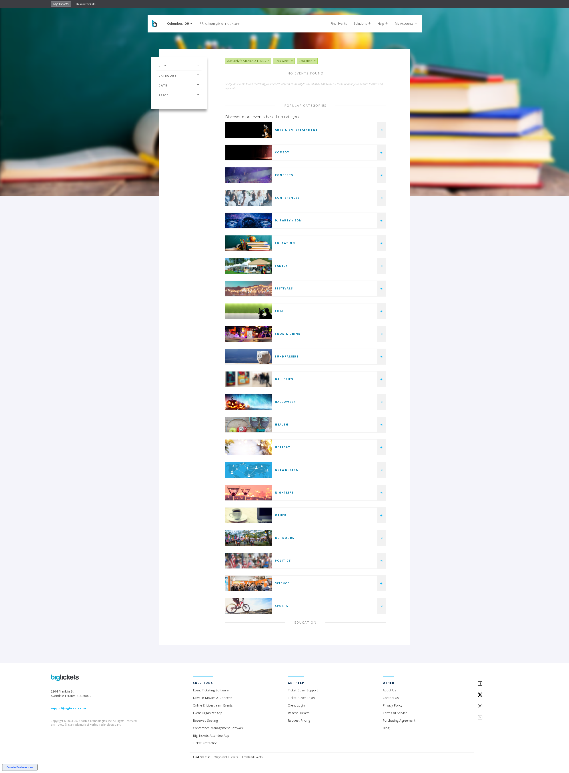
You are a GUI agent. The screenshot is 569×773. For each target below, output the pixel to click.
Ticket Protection (205, 743)
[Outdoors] (248, 538)
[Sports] (248, 606)
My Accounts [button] (404, 23)
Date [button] (162, 85)
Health (281, 424)
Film (279, 311)
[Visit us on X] (497, 695)
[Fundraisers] (248, 356)
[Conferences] (248, 198)
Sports (281, 606)
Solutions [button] (361, 23)
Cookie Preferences (19, 767)
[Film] (248, 311)
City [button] (162, 66)
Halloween (285, 402)
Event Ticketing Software (211, 690)
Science (282, 583)
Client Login (296, 705)
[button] (179, 23)
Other (281, 515)
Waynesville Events (226, 757)
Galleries (284, 379)
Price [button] (163, 95)
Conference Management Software (218, 728)
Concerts (284, 175)
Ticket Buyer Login (301, 698)
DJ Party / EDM (288, 220)
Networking (287, 470)
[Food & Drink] (248, 334)
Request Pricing (299, 720)
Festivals (284, 288)
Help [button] (381, 23)
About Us (389, 690)
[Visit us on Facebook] (497, 684)
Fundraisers (287, 356)
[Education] (248, 243)
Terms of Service (395, 713)
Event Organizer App (207, 713)
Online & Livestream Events (213, 705)
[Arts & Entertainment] (248, 130)
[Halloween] (248, 402)
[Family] (248, 266)
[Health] (248, 424)
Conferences (287, 198)
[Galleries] (248, 379)
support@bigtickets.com (68, 708)
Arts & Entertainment (296, 130)
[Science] (248, 583)
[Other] (248, 515)
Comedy (282, 152)
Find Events (339, 23)
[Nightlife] (248, 492)
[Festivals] (248, 288)
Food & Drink (288, 334)
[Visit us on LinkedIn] (497, 717)
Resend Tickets (86, 4)
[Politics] (248, 560)
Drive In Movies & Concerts (212, 698)
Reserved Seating (205, 720)
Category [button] (167, 76)
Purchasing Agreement (399, 720)
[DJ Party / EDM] (248, 220)
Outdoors (284, 538)
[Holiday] (248, 447)
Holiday (282, 447)
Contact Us (391, 698)
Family (281, 266)
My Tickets (61, 4)
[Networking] (248, 470)
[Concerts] (248, 175)
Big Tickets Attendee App (211, 735)
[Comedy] (248, 152)
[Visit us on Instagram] (497, 706)
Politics (283, 560)
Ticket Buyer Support (303, 690)
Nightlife (284, 492)
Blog (386, 728)
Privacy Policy (392, 705)
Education (285, 243)
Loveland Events (252, 757)
